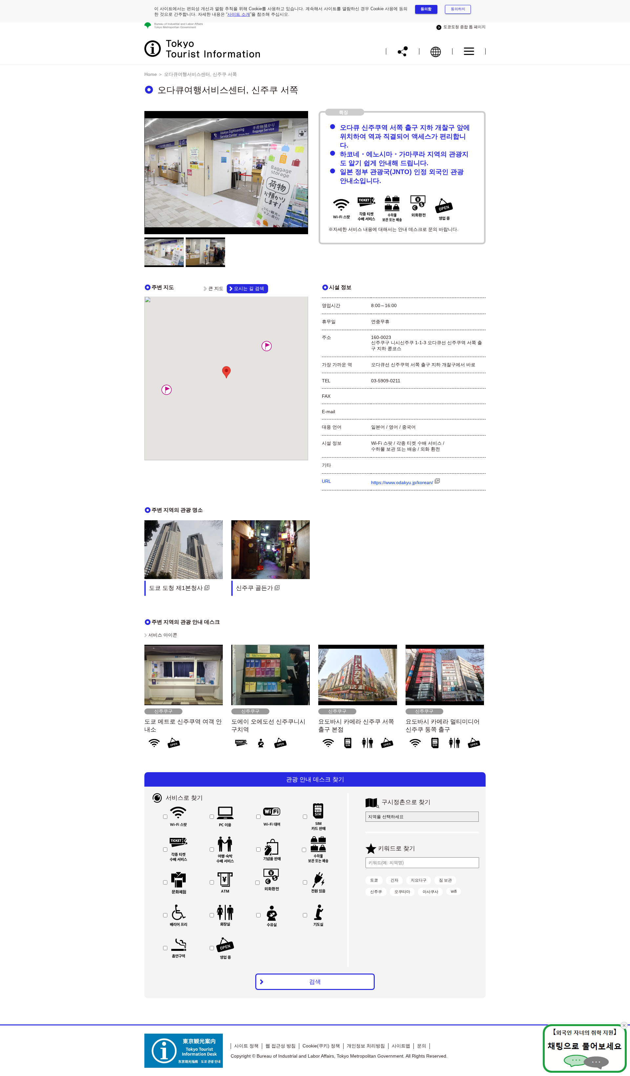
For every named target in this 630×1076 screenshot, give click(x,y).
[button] (166, 390)
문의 (421, 1045)
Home (150, 74)
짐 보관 (445, 880)
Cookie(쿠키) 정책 (321, 1045)
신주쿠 (376, 891)
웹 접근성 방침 (280, 1045)
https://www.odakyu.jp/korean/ (402, 482)
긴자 (394, 880)
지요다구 (419, 880)
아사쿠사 (430, 891)
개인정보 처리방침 (366, 1045)
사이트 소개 (238, 14)
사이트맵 (401, 1045)
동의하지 (458, 9)
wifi (454, 891)
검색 (315, 981)
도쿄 (374, 880)
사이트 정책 (246, 1045)
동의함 (426, 9)
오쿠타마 (402, 891)
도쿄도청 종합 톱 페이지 (463, 27)
